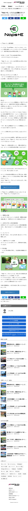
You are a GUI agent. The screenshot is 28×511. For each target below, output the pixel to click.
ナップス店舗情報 (14, 320)
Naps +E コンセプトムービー (10, 187)
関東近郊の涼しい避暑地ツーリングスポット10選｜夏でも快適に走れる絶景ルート (16, 344)
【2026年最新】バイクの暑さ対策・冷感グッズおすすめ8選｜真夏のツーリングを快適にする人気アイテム (17, 399)
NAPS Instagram (12, 499)
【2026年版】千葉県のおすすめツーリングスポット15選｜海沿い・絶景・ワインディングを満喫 (17, 454)
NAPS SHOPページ (13, 492)
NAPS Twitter (12, 497)
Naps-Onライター (10, 353)
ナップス (11, 310)
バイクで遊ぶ (9, 455)
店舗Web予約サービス (14, 330)
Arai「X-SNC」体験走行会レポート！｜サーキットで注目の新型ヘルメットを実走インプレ (16, 351)
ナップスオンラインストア (14, 317)
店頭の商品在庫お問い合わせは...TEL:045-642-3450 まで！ (14, 335)
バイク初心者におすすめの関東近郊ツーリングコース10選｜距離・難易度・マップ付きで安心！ (16, 413)
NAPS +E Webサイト (10, 292)
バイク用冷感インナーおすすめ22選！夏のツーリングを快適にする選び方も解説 (16, 373)
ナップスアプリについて (14, 327)
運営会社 (11, 488)
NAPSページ (11, 490)
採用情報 (11, 493)
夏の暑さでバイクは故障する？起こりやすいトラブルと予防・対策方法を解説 (16, 432)
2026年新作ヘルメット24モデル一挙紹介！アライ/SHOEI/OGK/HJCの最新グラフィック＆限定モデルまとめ (17, 447)
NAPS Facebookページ (14, 495)
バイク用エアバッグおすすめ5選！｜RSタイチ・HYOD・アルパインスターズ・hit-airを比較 (17, 359)
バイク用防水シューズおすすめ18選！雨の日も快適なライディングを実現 (16, 366)
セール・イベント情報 (14, 323)
